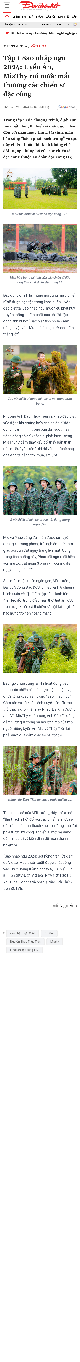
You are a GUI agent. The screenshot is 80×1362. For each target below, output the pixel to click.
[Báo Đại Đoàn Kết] (40, 6)
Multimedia (15, 46)
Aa (49, 1357)
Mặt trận (36, 16)
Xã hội (50, 16)
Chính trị (19, 16)
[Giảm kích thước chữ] (43, 1357)
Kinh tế (63, 16)
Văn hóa (38, 46)
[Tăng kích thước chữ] (56, 1357)
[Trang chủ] (7, 17)
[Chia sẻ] (76, 1357)
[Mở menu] (6, 5)
